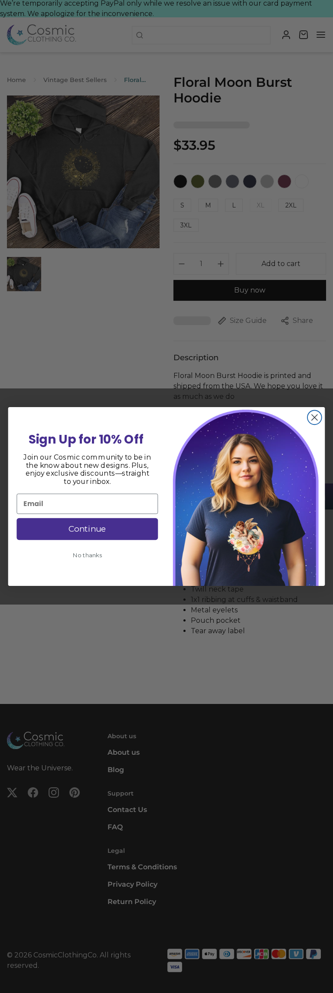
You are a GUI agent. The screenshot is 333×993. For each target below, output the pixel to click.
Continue (87, 529)
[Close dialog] (314, 417)
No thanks (87, 555)
